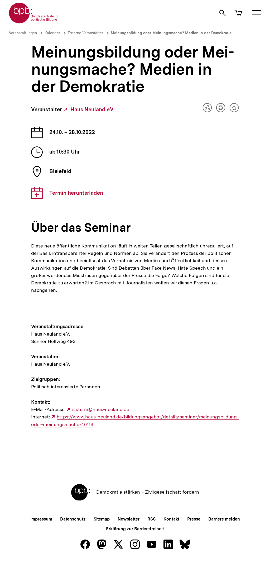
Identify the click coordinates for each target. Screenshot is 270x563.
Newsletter (128, 519)
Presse (193, 519)
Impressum (41, 519)
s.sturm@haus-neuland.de (100, 409)
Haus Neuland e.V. (92, 109)
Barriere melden (224, 519)
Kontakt (171, 519)
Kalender (52, 33)
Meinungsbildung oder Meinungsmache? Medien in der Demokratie (171, 33)
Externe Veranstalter (85, 33)
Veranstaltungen (23, 33)
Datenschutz (73, 519)
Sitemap (102, 519)
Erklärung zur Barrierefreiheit (135, 528)
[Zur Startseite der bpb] (34, 22)
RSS (151, 519)
